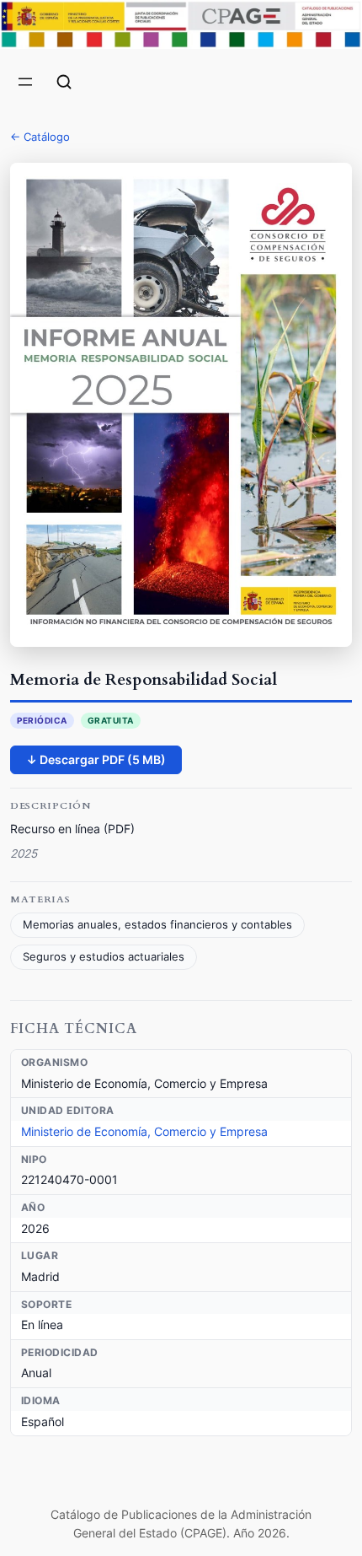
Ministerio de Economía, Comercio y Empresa (144, 1131)
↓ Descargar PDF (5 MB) (96, 759)
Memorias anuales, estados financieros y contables (157, 924)
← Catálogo (40, 136)
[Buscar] (64, 81)
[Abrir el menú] (25, 81)
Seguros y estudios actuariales (103, 956)
